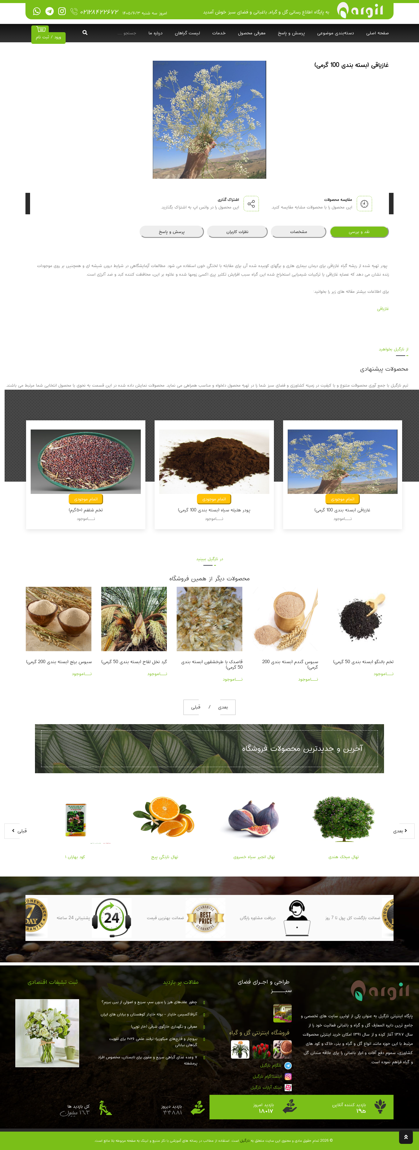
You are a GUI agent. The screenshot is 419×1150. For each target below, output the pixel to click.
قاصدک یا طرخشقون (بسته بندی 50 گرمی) (136, 664)
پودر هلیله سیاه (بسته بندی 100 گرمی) (85, 510)
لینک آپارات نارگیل (267, 1087)
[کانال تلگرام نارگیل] (49, 11)
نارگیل (245, 1141)
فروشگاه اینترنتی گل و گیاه (259, 1033)
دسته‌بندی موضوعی (335, 32)
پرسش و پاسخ (291, 32)
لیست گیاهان (187, 32)
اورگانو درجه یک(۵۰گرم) (373, 662)
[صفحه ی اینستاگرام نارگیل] (62, 11)
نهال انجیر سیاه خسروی (254, 857)
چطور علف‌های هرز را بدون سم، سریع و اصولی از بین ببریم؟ (149, 1002)
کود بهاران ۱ (75, 857)
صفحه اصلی (377, 32)
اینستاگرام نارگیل (268, 1076)
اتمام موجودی (85, 499)
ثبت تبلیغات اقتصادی (53, 982)
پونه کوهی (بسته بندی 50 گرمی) (342, 510)
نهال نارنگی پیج (164, 857)
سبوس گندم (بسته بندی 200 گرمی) (215, 664)
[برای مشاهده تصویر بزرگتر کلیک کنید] (209, 119)
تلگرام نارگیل (271, 1065)
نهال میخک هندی (344, 857)
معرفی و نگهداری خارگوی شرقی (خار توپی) (164, 1027)
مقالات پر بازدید (181, 982)
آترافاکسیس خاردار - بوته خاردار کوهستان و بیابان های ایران (149, 1014)
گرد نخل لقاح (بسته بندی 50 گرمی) (59, 662)
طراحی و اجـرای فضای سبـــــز (265, 986)
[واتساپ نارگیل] (37, 11)
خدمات (219, 32)
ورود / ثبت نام (48, 37)
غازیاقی (383, 308)
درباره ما (155, 32)
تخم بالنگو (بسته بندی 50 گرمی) (288, 662)
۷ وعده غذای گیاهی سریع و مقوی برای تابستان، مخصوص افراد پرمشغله (147, 1060)
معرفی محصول (252, 32)
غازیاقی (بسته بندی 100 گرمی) (214, 510)
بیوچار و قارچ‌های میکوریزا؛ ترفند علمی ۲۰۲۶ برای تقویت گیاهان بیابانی (153, 1042)
